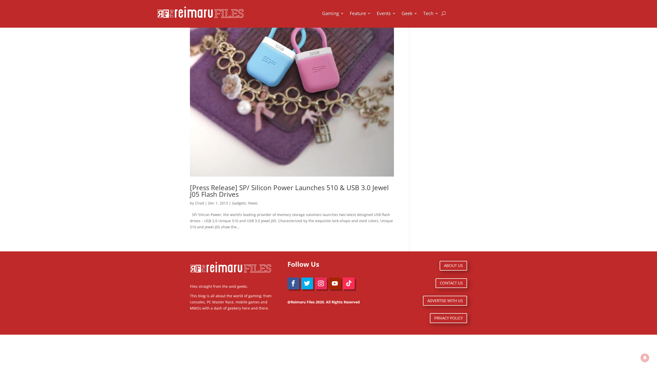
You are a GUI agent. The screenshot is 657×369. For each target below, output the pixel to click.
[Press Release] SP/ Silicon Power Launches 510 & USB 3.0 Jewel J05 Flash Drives (289, 191)
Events (384, 13)
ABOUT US (453, 265)
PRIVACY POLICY (448, 318)
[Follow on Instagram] (321, 283)
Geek (407, 13)
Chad (199, 203)
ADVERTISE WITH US (445, 300)
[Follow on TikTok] (349, 283)
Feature (358, 13)
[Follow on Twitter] (307, 283)
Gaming (330, 13)
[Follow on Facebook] (293, 283)
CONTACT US (451, 282)
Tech (428, 13)
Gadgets (239, 203)
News (253, 203)
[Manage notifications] (645, 358)
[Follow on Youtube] (335, 283)
